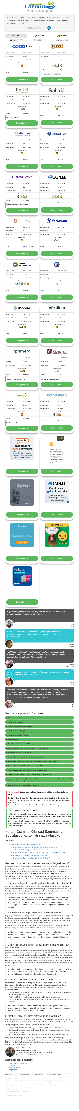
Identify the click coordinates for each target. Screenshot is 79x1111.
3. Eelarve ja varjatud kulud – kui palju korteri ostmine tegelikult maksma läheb (39, 852)
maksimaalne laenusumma (18, 1063)
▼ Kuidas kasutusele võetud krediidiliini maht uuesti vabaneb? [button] (27, 770)
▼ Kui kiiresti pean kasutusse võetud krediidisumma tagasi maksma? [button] (29, 774)
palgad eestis (13, 1070)
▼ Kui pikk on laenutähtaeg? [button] (15, 731)
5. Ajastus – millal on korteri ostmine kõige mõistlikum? (31, 858)
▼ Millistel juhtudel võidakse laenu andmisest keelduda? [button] (24, 757)
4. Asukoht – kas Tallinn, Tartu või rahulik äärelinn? (30, 855)
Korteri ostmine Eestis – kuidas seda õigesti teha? (26, 844)
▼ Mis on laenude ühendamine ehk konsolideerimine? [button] (24, 744)
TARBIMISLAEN (64, 40)
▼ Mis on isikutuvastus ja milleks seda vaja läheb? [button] (22, 785)
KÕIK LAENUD (16, 36)
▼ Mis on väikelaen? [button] (12, 739)
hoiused (12, 1065)
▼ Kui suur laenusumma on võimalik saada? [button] (20, 726)
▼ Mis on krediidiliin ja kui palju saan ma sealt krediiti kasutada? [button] (27, 748)
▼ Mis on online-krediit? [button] (14, 718)
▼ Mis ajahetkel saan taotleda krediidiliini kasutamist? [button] (24, 766)
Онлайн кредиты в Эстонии (54, 1074)
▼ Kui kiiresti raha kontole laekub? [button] (17, 735)
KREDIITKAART (17, 40)
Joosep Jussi (26, 1048)
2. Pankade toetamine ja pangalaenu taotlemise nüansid (32, 850)
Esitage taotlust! (22, 79)
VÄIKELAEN (64, 36)
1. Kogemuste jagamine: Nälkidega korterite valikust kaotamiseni (35, 847)
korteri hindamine (15, 1067)
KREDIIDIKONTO (40, 40)
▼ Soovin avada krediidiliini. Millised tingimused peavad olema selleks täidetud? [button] (32, 761)
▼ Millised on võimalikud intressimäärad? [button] (19, 752)
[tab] (39, 718)
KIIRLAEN (40, 36)
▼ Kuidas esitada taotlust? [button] (15, 722)
